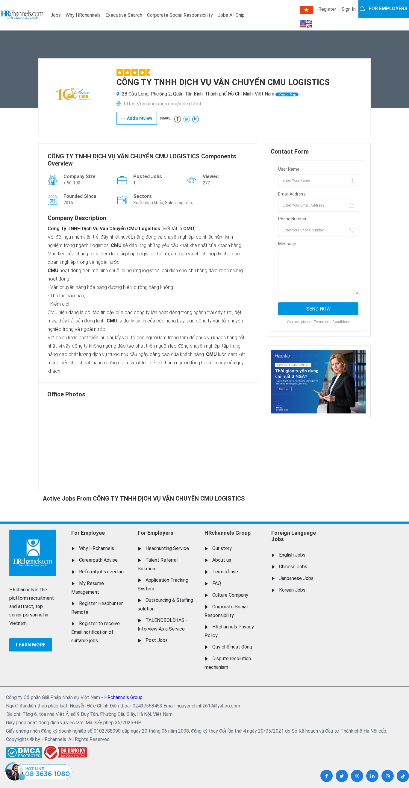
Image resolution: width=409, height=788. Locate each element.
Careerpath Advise (98, 560)
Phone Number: (292, 218)
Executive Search (123, 15)
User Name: (289, 169)
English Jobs (292, 555)
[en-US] (305, 23)
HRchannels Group (228, 533)
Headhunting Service (167, 548)
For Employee (88, 533)
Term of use (225, 572)
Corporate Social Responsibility (180, 15)
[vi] (306, 10)
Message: (287, 243)
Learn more (31, 645)
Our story (222, 548)
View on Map (287, 94)
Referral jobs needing (101, 572)
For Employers (155, 533)
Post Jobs (157, 640)
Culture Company (230, 595)
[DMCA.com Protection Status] (24, 751)
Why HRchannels (83, 15)
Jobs (55, 15)
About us (221, 560)
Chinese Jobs (293, 566)
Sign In (349, 9)
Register (327, 9)
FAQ (216, 583)
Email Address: (292, 194)
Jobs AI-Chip (231, 15)
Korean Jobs (292, 590)
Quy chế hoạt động (232, 647)
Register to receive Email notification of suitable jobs (95, 632)
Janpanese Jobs (296, 578)
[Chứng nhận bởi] (64, 752)
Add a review (139, 118)
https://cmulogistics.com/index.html (162, 104)
